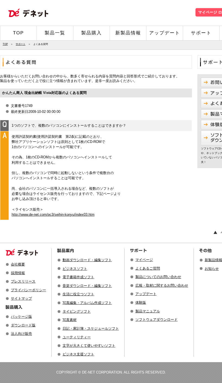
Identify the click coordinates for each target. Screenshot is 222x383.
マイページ (144, 260)
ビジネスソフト (75, 269)
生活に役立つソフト (78, 294)
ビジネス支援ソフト (78, 354)
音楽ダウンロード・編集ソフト (87, 286)
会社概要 (18, 264)
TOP (18, 32)
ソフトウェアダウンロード (156, 319)
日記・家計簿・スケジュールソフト (91, 328)
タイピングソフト (77, 311)
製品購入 (91, 32)
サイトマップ (21, 298)
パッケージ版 (21, 317)
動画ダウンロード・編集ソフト (87, 260)
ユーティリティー (77, 337)
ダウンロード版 (23, 325)
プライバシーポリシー (28, 290)
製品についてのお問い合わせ (158, 277)
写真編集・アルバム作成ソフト (87, 303)
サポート (201, 32)
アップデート (164, 32)
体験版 (140, 302)
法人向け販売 (21, 334)
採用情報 (18, 273)
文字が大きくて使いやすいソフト (89, 345)
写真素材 (70, 320)
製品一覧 (55, 32)
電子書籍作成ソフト (78, 277)
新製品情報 (128, 32)
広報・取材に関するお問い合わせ (161, 285)
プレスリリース (23, 281)
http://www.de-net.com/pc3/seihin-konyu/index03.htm (53, 214)
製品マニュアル (147, 311)
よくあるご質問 (147, 268)
